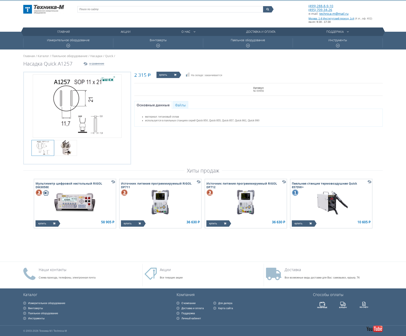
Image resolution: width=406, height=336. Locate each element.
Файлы (180, 105)
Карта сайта (225, 308)
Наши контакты (52, 269)
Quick (109, 56)
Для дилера (225, 303)
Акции (125, 32)
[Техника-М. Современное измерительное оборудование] (43, 9)
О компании (188, 303)
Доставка (293, 269)
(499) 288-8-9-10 (321, 6)
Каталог (43, 56)
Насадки (96, 56)
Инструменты (337, 40)
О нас (185, 32)
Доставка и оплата (260, 32)
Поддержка (335, 32)
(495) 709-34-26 (320, 10)
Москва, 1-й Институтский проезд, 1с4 (331, 18)
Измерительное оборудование (68, 40)
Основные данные (153, 105)
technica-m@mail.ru (333, 13)
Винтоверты (158, 40)
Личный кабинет (191, 318)
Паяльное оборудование (248, 40)
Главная (63, 32)
